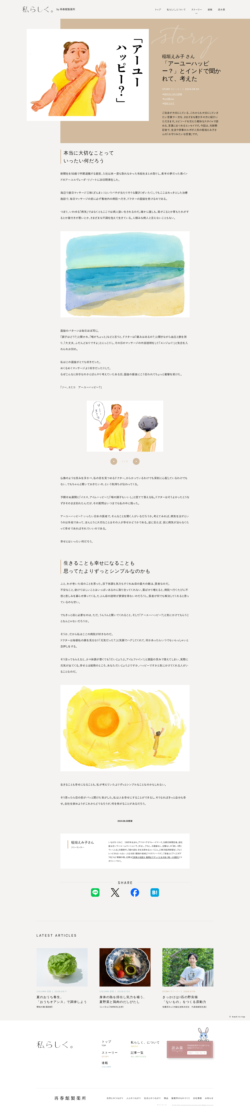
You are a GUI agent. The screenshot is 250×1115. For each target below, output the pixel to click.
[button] (113, 461)
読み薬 (221, 10)
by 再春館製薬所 (65, 9)
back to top (238, 1016)
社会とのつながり (152, 1098)
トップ (158, 10)
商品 (166, 1098)
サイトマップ (162, 1105)
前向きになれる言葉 (173, 94)
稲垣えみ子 (169, 103)
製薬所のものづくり (180, 1098)
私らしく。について (176, 10)
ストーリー (196, 10)
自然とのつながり (115, 1098)
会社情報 (197, 1098)
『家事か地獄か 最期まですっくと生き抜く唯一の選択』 (155, 857)
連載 (210, 10)
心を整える (169, 98)
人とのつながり (133, 1098)
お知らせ (209, 1098)
